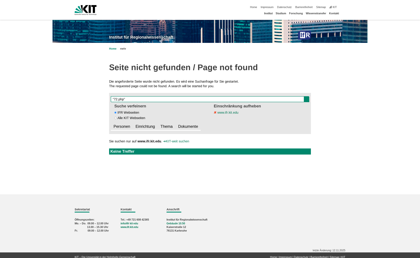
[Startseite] (344, 13)
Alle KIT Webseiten (131, 118)
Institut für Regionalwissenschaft (141, 37)
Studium (281, 13)
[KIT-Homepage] (85, 10)
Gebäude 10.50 (176, 223)
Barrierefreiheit (304, 7)
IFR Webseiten (128, 112)
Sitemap (321, 7)
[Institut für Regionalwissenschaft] (304, 35)
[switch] (344, 7)
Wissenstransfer (316, 13)
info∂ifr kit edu (129, 223)
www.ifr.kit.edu (227, 112)
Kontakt (334, 13)
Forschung (296, 13)
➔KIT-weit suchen (176, 141)
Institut (268, 13)
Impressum (267, 7)
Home (253, 7)
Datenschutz (284, 7)
